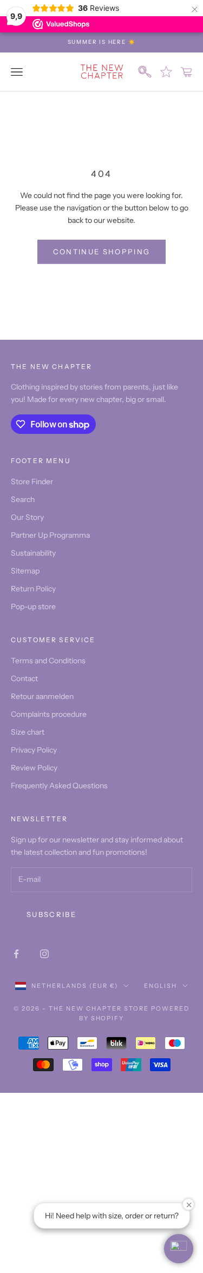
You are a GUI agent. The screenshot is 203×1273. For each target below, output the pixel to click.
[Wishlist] (166, 71)
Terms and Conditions (48, 660)
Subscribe (51, 914)
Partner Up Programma (50, 535)
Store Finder (32, 481)
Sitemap (25, 571)
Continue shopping (101, 251)
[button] (178, 1248)
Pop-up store (33, 606)
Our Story (27, 517)
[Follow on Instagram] (44, 953)
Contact (24, 678)
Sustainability (33, 553)
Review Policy (34, 768)
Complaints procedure (49, 714)
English (160, 986)
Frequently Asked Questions (59, 785)
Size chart (27, 732)
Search (23, 499)
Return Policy (33, 588)
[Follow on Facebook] (16, 953)
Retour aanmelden (42, 696)
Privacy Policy (34, 750)
